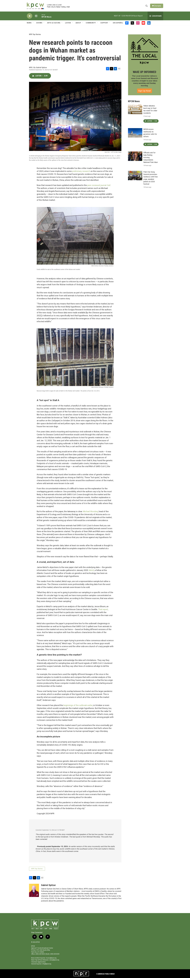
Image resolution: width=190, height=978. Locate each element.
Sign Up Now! (144, 90)
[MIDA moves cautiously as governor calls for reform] (135, 133)
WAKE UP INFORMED (144, 72)
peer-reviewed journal (98, 185)
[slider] (39, 16)
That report (103, 609)
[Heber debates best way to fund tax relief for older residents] (135, 109)
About (78, 23)
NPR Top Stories (35, 34)
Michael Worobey (90, 511)
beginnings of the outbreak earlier (78, 705)
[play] (29, 16)
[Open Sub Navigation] (33, 23)
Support (104, 23)
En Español (118, 23)
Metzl (91, 570)
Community (91, 23)
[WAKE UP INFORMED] (144, 50)
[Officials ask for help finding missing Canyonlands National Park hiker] (135, 156)
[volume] (36, 15)
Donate (157, 6)
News (29, 23)
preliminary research (81, 171)
